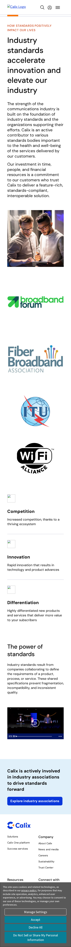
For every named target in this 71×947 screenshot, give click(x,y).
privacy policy (28, 890)
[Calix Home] (16, 7)
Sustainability (46, 861)
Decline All (35, 927)
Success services (17, 848)
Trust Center (45, 867)
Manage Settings (35, 912)
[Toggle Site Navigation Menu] (58, 7)
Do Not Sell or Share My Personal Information (35, 937)
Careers (43, 855)
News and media (48, 849)
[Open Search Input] (42, 7)
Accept (35, 920)
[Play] (35, 723)
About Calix (45, 843)
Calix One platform (18, 842)
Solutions (12, 836)
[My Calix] (50, 7)
